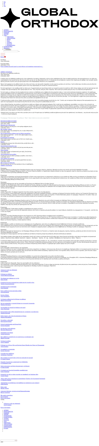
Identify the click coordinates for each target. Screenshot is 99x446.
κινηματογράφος (8, 425)
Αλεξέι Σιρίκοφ (7, 405)
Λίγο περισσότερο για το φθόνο (8, 154)
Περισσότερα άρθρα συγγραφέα (8, 121)
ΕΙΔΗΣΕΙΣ (6, 32)
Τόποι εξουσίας (4, 150)
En (4, 3)
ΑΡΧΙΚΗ (6, 29)
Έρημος (2, 141)
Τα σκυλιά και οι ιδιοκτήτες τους (9, 146)
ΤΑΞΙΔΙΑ (9, 42)
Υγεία (8, 41)
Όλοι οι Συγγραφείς (5, 398)
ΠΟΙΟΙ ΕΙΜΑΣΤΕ (8, 31)
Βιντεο (2, 57)
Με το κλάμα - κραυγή (6, 129)
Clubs (5, 35)
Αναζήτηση (8, 49)
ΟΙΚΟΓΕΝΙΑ (10, 36)
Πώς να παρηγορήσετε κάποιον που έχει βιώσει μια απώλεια (15, 133)
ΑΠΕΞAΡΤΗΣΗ (11, 38)
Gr (4, 4)
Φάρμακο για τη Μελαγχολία (8, 125)
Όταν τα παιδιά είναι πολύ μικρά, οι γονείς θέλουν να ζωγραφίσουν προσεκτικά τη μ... (22, 66)
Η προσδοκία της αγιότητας (7, 137)
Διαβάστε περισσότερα (6, 71)
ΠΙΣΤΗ (9, 39)
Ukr (5, 6)
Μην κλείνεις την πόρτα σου (8, 162)
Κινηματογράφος (11, 45)
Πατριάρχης (7, 48)
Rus (5, 2)
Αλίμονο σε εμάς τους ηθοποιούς (12, 403)
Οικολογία (9, 43)
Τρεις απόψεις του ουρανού (7, 158)
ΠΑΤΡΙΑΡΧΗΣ (7, 415)
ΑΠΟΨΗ (6, 34)
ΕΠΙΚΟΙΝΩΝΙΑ (8, 427)
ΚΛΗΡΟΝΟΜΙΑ (8, 46)
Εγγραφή (6, 428)
